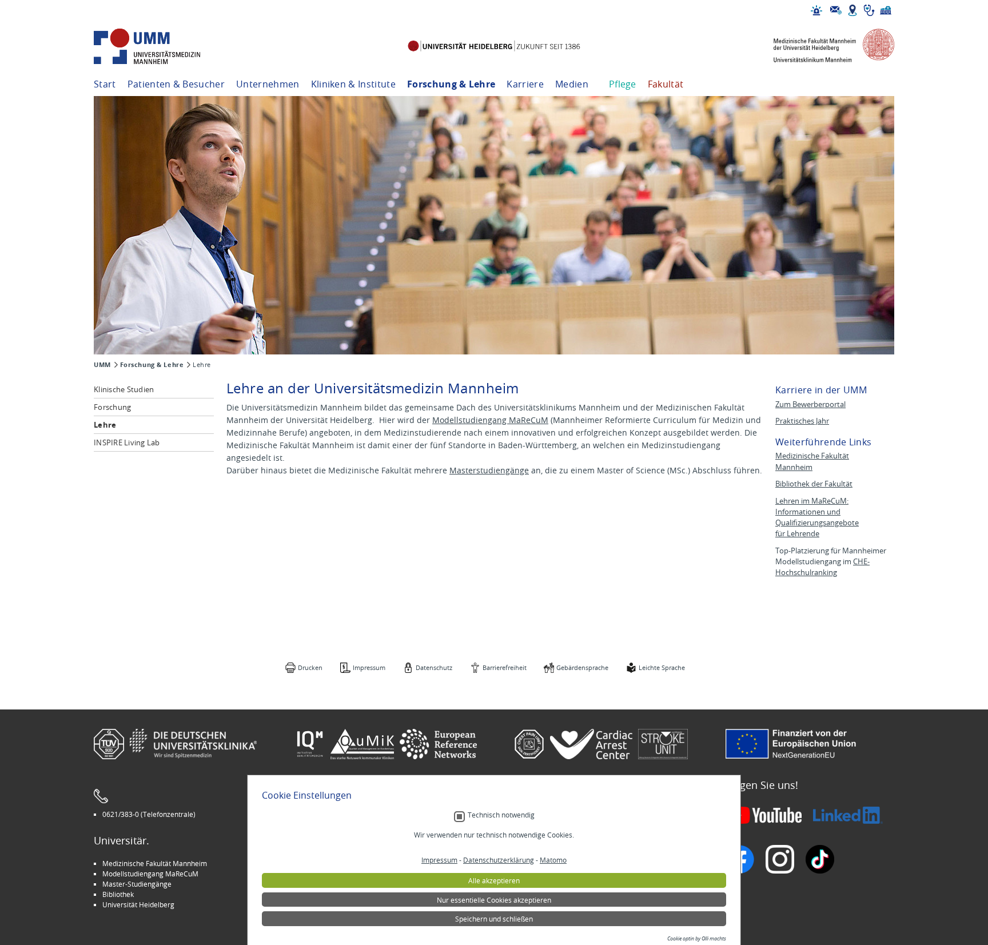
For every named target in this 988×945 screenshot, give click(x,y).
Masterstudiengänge (489, 470)
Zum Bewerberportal (810, 404)
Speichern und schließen (494, 918)
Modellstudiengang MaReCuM (490, 419)
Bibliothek (118, 894)
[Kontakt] (836, 10)
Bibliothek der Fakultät (813, 484)
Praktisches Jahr (802, 421)
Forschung (112, 407)
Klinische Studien (124, 389)
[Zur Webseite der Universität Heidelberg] (494, 46)
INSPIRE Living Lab (127, 442)
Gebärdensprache (582, 667)
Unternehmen (268, 84)
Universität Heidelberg (138, 904)
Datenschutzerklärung (498, 859)
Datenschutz (434, 667)
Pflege (622, 84)
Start (105, 84)
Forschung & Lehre (451, 84)
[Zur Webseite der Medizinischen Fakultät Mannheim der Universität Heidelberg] (825, 46)
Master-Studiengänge (137, 883)
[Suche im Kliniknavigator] (869, 10)
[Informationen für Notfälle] (816, 10)
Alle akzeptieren (494, 880)
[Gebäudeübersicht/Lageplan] (852, 10)
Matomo (553, 859)
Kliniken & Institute (353, 84)
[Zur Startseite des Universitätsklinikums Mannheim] (162, 46)
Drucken (310, 667)
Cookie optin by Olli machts (696, 938)
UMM (102, 364)
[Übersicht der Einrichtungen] (885, 10)
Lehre (105, 425)
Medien (571, 84)
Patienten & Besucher (176, 84)
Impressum (369, 667)
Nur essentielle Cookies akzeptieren (494, 899)
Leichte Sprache (662, 667)
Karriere (525, 84)
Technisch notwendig (501, 815)
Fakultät (666, 84)
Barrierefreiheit (505, 667)
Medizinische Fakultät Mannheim (154, 863)
